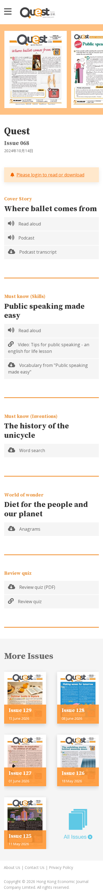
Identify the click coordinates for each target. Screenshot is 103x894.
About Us (12, 867)
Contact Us (34, 867)
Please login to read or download (50, 175)
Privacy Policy (61, 867)
